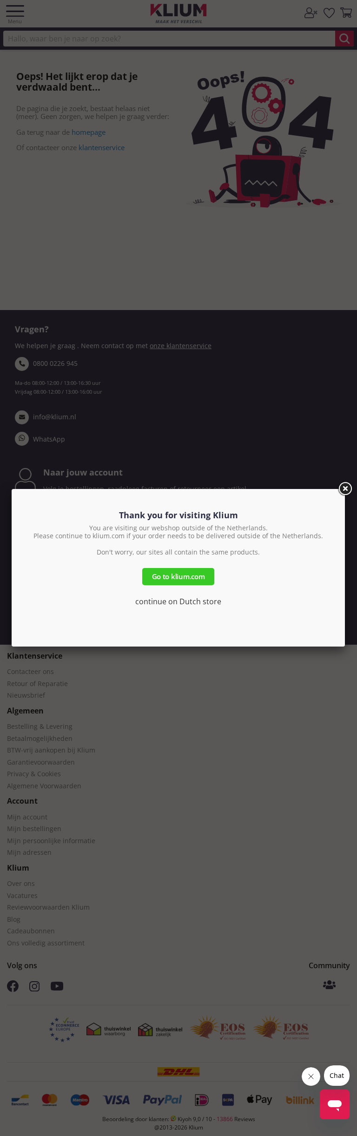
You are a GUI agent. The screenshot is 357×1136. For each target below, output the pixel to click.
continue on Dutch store (178, 601)
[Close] (345, 489)
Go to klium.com (178, 576)
